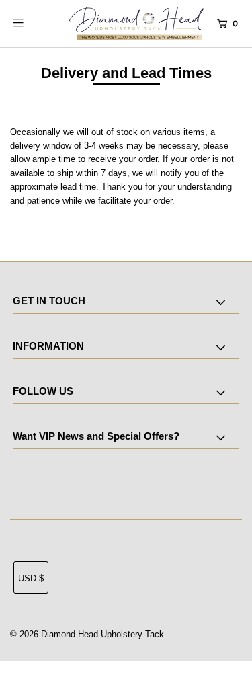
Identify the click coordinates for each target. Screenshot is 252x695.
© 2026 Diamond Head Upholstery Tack (87, 634)
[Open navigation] (32, 22)
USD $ (31, 578)
